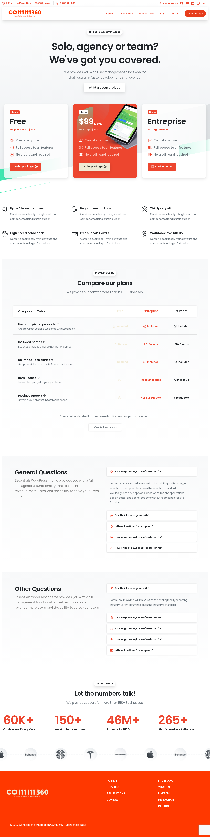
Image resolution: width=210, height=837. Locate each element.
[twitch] (204, 3)
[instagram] (198, 3)
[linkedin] (193, 3)
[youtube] (187, 3)
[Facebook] (181, 3)
